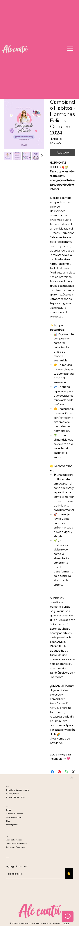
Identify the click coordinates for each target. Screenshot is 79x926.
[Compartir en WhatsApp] (66, 772)
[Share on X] (73, 772)
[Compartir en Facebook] (52, 772)
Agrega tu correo (16, 866)
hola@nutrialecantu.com (17, 790)
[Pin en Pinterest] (59, 772)
